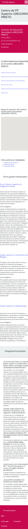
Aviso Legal (4, 521)
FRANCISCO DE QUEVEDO (11, 162)
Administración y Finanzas (8, 72)
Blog (2, 516)
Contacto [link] (4, 526)
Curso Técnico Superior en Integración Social (11, 185)
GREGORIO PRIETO (9, 166)
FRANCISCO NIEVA (9, 164)
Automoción (4, 93)
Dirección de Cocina (6, 85)
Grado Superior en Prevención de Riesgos (14, 256)
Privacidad (17, 521)
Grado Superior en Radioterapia (13, 306)
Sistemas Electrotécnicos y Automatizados (13, 81)
